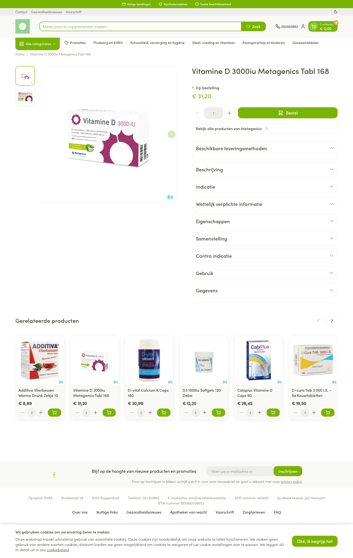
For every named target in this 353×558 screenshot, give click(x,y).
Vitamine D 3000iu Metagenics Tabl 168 (91, 392)
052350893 (151, 497)
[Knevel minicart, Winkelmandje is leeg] (313, 26)
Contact (21, 11)
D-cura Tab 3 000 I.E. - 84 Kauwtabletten (311, 392)
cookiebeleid (58, 549)
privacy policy (291, 481)
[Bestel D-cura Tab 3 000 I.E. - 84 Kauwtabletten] (328, 412)
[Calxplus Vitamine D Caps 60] (258, 360)
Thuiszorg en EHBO (108, 42)
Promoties (77, 42)
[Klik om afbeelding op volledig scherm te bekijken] (108, 134)
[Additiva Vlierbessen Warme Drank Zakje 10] (40, 360)
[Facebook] (54, 475)
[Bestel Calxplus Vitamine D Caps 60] (273, 412)
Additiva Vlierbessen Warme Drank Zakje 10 (38, 392)
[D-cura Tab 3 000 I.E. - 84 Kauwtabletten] (313, 360)
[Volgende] (171, 134)
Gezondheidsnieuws (46, 11)
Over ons (80, 512)
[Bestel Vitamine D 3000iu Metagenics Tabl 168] (109, 412)
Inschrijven (288, 471)
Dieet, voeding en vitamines (213, 42)
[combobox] (140, 26)
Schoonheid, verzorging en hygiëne (157, 42)
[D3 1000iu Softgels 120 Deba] (204, 360)
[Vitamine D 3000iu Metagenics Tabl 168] (94, 360)
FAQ (277, 512)
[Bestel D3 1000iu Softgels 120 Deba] (218, 412)
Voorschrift (73, 11)
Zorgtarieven (254, 512)
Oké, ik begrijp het (315, 541)
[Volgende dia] (332, 320)
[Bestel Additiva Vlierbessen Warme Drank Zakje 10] (54, 412)
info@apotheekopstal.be (207, 497)
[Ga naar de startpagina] (22, 26)
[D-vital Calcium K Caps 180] (149, 360)
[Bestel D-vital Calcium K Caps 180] (163, 412)
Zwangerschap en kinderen (263, 42)
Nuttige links (107, 512)
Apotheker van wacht (188, 512)
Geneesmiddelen (305, 42)
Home (20, 54)
